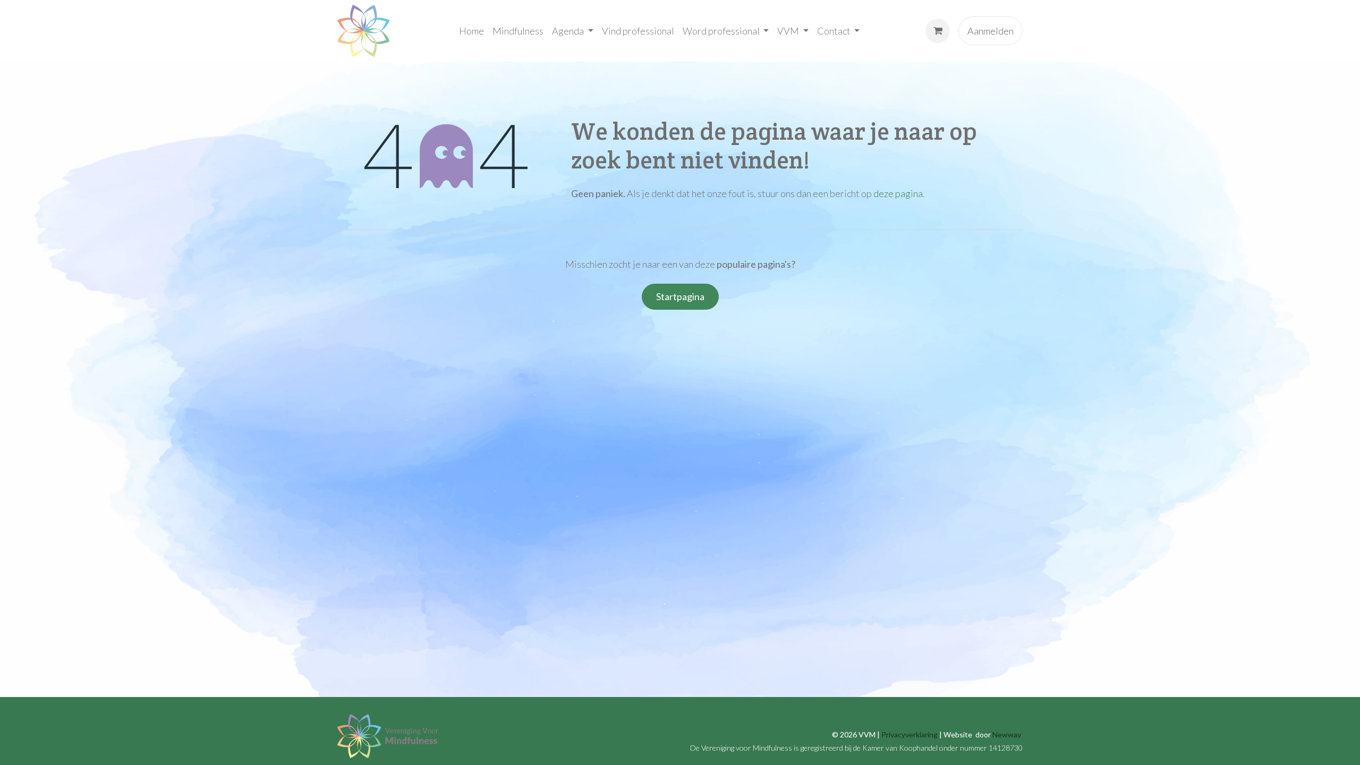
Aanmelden (990, 31)
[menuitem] (471, 31)
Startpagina (680, 296)
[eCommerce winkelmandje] (937, 31)
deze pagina (898, 193)
